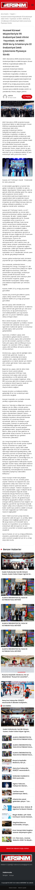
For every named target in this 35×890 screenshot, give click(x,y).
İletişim (5, 875)
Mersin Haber (13, 888)
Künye (11, 875)
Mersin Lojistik (22, 888)
